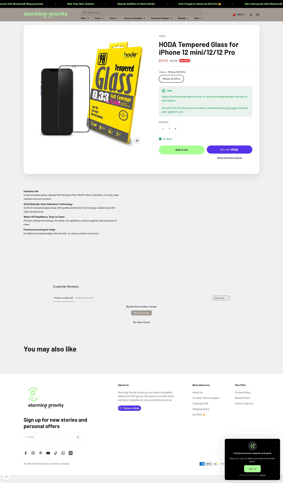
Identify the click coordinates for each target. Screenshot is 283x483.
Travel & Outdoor (160, 18)
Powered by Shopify (59, 463)
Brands (182, 18)
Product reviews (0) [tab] (63, 298)
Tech (112, 18)
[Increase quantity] (175, 128)
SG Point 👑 (198, 414)
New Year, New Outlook (62, 3)
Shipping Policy (201, 409)
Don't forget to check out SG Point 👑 (181, 3)
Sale (196, 18)
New (83, 18)
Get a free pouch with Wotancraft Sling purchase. (254, 3)
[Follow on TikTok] (56, 453)
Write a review (141, 312)
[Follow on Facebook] (26, 453)
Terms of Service (244, 403)
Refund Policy (242, 397)
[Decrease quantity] (163, 128)
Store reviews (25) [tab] (84, 298)
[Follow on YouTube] (48, 453)
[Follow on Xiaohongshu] (71, 453)
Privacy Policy (243, 392)
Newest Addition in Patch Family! (117, 3)
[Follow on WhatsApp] (63, 453)
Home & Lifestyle (133, 18)
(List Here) (231, 107)
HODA (162, 36)
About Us (197, 392)
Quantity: (164, 121)
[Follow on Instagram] (33, 453)
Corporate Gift (200, 403)
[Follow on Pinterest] (41, 453)
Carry (98, 18)
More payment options (229, 157)
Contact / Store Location (205, 397)
